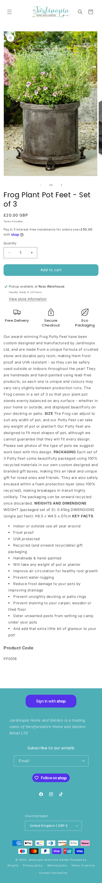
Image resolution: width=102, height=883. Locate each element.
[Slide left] (40, 185)
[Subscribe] (83, 760)
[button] (9, 12)
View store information (27, 299)
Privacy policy (33, 865)
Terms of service (82, 865)
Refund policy (57, 865)
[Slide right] (61, 185)
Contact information (53, 872)
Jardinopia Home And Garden (49, 859)
